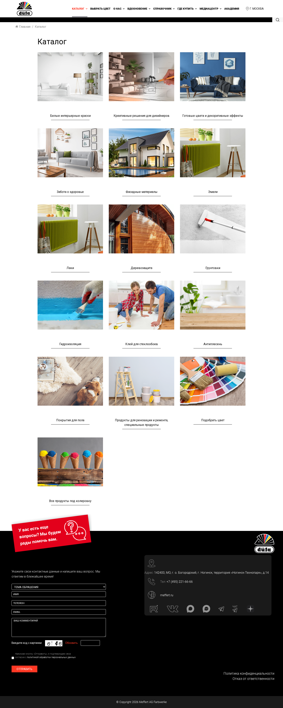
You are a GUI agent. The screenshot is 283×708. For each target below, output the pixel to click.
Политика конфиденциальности (249, 673)
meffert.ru (166, 595)
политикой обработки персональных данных (51, 657)
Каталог (78, 8)
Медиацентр (209, 8)
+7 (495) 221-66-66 (180, 582)
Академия (231, 8)
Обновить (71, 642)
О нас (117, 8)
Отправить (24, 669)
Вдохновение (137, 8)
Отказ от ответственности (253, 679)
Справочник (162, 8)
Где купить (186, 8)
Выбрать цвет (100, 8)
